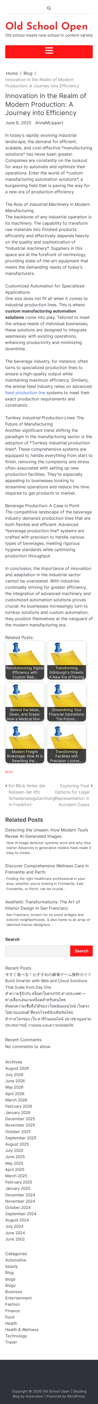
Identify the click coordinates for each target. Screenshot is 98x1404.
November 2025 (20, 1125)
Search (12, 939)
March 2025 (16, 1176)
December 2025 (20, 1119)
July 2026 (14, 1074)
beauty (11, 1266)
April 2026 (14, 1093)
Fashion (12, 1304)
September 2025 (20, 1138)
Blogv (10, 1285)
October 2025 (18, 1131)
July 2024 (14, 1226)
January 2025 (17, 1188)
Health (11, 1323)
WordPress (76, 1396)
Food (9, 1317)
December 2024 (20, 1195)
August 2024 (17, 1220)
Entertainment (18, 1298)
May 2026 (14, 1087)
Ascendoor (34, 1396)
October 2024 (18, 1207)
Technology (16, 1336)
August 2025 (17, 1144)
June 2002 (15, 1239)
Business (13, 1291)
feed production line (25, 392)
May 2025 (14, 1163)
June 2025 (15, 1156)
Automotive (15, 1260)
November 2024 (20, 1201)
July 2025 (14, 1150)
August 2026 (17, 1068)
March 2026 (16, 1100)
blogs (10, 1279)
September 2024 (21, 1213)
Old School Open (46, 27)
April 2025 (14, 1169)
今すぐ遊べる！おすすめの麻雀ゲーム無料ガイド (48, 974)
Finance (12, 1311)
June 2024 (15, 1233)
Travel (11, 1342)
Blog (9, 772)
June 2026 (15, 1081)
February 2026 (18, 1106)
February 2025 (18, 1182)
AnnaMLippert (49, 122)
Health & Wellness (22, 1329)
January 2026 (17, 1112)
